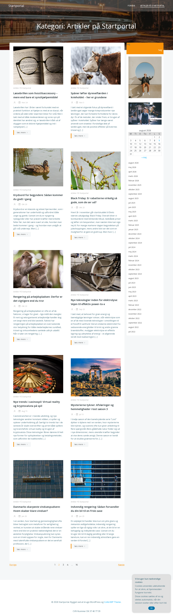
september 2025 (135, 194)
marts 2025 (133, 220)
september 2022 (135, 323)
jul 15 (81, 414)
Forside (131, 6)
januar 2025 (133, 229)
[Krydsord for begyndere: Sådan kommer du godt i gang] (38, 167)
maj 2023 (132, 291)
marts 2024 (133, 256)
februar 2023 (133, 305)
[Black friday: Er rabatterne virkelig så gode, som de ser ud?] (96, 170)
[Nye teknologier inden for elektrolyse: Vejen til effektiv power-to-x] (96, 272)
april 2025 (132, 216)
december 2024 (134, 234)
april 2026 (132, 171)
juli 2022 (131, 331)
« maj (144, 157)
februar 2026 (133, 180)
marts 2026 (133, 176)
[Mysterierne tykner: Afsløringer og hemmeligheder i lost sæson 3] (96, 377)
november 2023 (134, 265)
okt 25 (82, 207)
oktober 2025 (133, 189)
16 (77, 565)
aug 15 (24, 411)
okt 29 (24, 204)
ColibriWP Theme (112, 602)
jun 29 (24, 516)
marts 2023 (133, 300)
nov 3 (81, 102)
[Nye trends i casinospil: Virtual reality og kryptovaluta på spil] (38, 374)
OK (151, 608)
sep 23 (82, 309)
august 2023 (133, 278)
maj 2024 (132, 251)
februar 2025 (133, 225)
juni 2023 (132, 287)
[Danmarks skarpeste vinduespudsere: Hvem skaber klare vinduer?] (38, 479)
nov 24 (24, 102)
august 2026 (133, 163)
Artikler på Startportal (152, 6)
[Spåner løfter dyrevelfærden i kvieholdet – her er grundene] (96, 65)
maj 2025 (132, 211)
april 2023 (132, 296)
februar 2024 (133, 260)
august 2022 (133, 327)
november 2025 (134, 185)
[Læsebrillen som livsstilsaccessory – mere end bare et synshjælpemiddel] (38, 65)
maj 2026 (132, 167)
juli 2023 (131, 283)
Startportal (16, 6)
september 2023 (135, 274)
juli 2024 (131, 247)
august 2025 (133, 198)
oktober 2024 (133, 238)
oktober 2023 (133, 269)
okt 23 (24, 306)
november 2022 (134, 314)
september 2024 (135, 243)
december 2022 (134, 309)
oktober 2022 (133, 318)
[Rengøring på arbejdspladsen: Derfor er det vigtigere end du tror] (38, 268)
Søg (128, 44)
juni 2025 (132, 207)
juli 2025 (131, 203)
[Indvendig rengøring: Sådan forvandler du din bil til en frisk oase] (96, 479)
